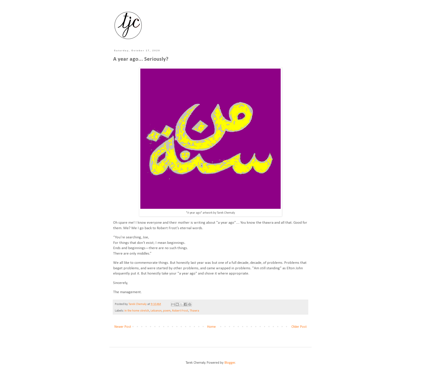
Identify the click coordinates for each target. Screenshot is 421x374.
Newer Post (122, 327)
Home (211, 327)
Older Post (299, 327)
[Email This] (173, 304)
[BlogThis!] (177, 304)
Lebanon (156, 310)
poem (167, 310)
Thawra (194, 310)
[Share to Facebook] (185, 304)
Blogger (229, 363)
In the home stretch (137, 310)
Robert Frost (180, 310)
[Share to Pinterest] (189, 304)
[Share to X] (181, 304)
